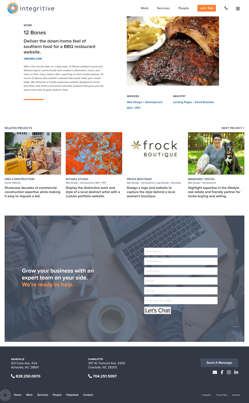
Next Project (232, 128)
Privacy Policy (221, 395)
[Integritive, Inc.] (30, 8)
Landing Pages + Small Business (193, 102)
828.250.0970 (27, 376)
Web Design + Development (144, 102)
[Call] (226, 8)
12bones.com (33, 58)
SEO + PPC (134, 108)
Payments (236, 395)
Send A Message (219, 363)
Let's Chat (157, 310)
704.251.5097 (104, 376)
